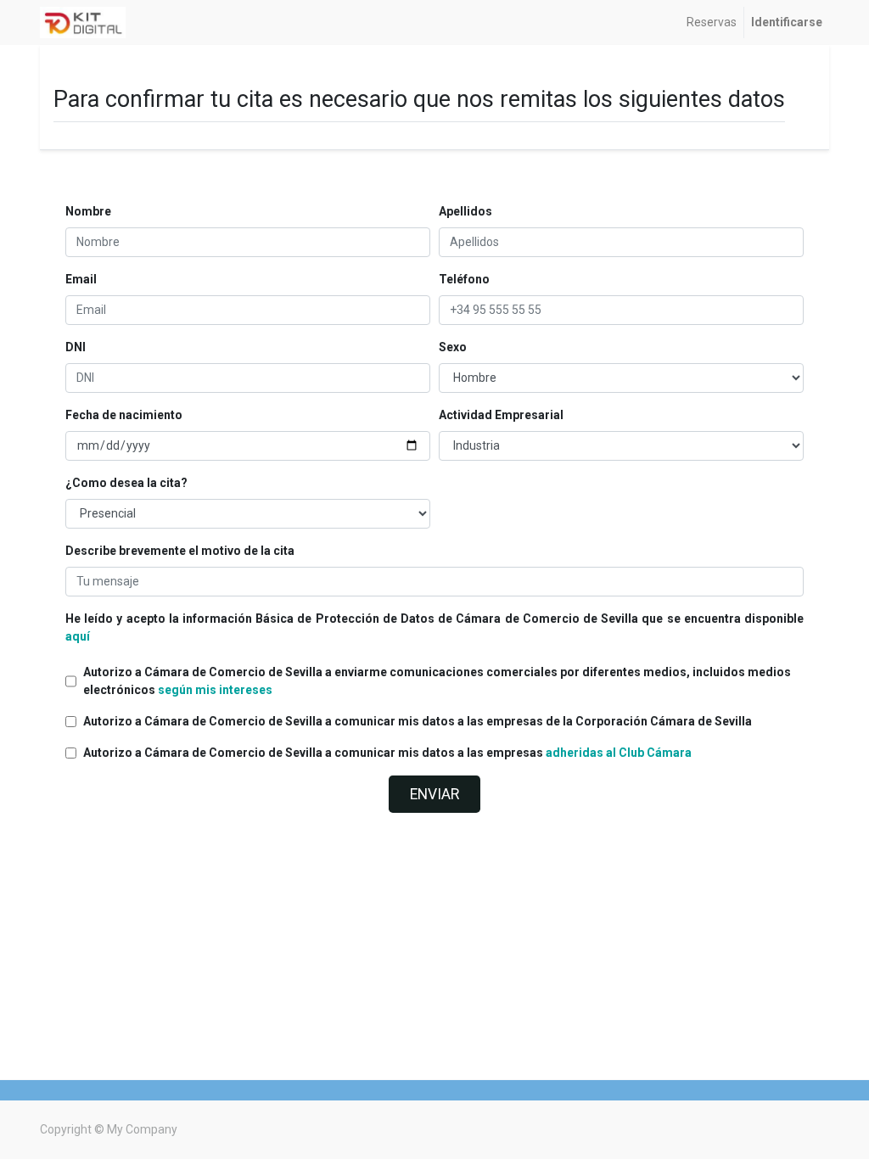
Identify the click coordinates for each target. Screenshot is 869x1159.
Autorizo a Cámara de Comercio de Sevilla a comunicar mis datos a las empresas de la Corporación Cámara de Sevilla (417, 721)
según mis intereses (215, 690)
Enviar (434, 794)
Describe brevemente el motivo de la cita (179, 550)
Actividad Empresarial (501, 415)
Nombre (88, 211)
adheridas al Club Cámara (619, 752)
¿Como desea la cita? (126, 483)
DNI (75, 347)
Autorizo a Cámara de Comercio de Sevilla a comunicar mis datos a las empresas (387, 752)
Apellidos (465, 211)
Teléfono (464, 279)
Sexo (453, 347)
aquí (77, 636)
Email (81, 279)
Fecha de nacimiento (123, 415)
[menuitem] (711, 22)
